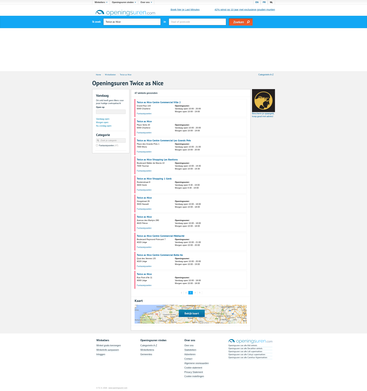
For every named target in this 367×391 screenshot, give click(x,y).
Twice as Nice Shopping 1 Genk (154, 178)
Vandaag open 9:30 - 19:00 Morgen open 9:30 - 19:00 (187, 185)
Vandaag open (102, 119)
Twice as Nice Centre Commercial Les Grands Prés (164, 140)
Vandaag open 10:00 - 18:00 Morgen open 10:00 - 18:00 (188, 204)
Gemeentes (146, 354)
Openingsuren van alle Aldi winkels (242, 345)
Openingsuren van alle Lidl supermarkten (245, 351)
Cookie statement (193, 367)
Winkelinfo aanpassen (107, 350)
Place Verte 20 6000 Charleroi (143, 126)
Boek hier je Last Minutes (185, 9)
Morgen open (102, 122)
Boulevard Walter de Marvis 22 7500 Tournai (151, 164)
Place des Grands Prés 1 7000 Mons (148, 145)
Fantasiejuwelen (144, 113)
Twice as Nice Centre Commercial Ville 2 (159, 102)
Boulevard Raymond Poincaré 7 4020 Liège (151, 240)
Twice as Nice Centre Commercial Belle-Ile (160, 255)
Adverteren (190, 354)
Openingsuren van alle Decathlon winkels (245, 348)
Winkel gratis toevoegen (108, 345)
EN (256, 2)
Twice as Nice (144, 121)
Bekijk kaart (192, 313)
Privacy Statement (193, 372)
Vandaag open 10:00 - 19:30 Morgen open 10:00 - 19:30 (188, 166)
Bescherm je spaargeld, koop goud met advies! (263, 115)
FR (264, 2)
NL (271, 2)
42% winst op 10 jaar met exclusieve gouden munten (245, 9)
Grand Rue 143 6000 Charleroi (144, 107)
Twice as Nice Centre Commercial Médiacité (160, 236)
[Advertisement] (183, 50)
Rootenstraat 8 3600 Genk (143, 183)
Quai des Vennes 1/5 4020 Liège (146, 259)
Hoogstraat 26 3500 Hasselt (143, 202)
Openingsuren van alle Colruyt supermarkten (246, 354)
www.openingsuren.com (118, 388)
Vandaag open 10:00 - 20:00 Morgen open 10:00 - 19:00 (188, 109)
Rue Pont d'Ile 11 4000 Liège (144, 279)
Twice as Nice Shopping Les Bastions (157, 159)
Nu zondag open (103, 126)
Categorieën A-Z (266, 74)
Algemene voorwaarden (196, 363)
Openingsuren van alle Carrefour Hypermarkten (247, 357)
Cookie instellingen (194, 376)
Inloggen (100, 354)
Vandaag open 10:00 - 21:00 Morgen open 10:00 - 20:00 (188, 147)
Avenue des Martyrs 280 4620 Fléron (148, 221)
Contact (188, 359)
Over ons (189, 345)
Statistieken (190, 350)
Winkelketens (147, 350)
